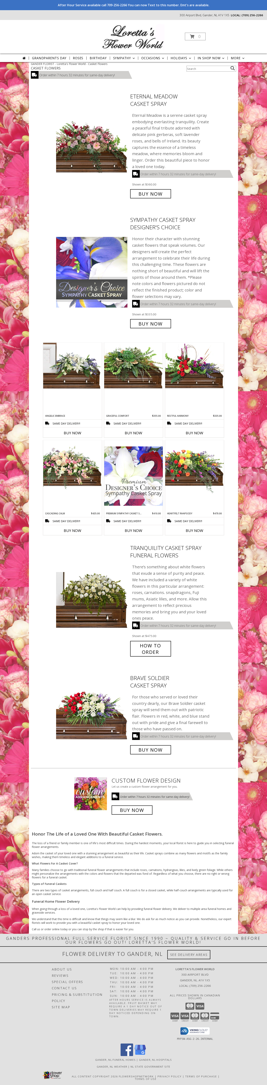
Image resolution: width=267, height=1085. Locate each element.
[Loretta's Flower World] (133, 35)
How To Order (150, 648)
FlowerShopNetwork (136, 1076)
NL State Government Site (150, 1066)
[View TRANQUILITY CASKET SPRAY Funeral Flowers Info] (92, 600)
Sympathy (122, 58)
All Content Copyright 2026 (95, 1076)
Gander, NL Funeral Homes (115, 1060)
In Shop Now (209, 58)
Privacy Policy (170, 1076)
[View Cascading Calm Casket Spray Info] (72, 465)
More (235, 58)
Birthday (98, 58)
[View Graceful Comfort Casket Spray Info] (133, 366)
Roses (78, 58)
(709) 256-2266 (252, 15)
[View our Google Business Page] (140, 1055)
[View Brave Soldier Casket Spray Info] (92, 714)
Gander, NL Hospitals (155, 1060)
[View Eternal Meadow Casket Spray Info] (92, 145)
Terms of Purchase (201, 1076)
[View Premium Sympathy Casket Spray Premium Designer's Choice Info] (133, 475)
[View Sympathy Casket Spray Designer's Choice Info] (92, 272)
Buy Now (151, 194)
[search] (232, 68)
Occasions (150, 58)
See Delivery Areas (189, 954)
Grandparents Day (49, 58)
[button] (195, 36)
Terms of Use (146, 1079)
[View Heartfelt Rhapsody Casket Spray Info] (194, 467)
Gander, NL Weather (112, 1066)
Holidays (179, 58)
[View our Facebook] (127, 1055)
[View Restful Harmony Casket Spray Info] (194, 366)
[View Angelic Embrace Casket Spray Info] (72, 366)
